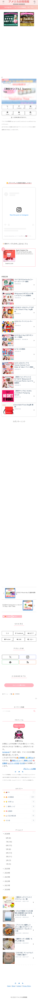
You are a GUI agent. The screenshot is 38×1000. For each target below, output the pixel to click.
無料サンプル (17, 616)
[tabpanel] (10, 19)
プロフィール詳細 (29, 769)
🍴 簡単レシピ (20, 806)
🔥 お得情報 (8, 616)
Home (9, 986)
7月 (8, 842)
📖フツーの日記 (13, 763)
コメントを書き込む (19, 685)
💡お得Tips (29, 758)
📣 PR (20, 792)
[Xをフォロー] (10, 657)
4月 (8, 853)
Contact (19, 986)
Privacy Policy (27, 986)
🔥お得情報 (20, 758)
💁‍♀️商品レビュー (15, 760)
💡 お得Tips (20, 802)
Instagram (6, 752)
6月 (8, 845)
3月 (8, 857)
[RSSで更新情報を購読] (27, 662)
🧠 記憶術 (20, 811)
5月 (8, 849)
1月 (8, 864)
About (13, 986)
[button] (30, 113)
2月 (8, 860)
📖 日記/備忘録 (20, 816)
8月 (8, 838)
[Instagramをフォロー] (27, 657)
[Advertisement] (19, 50)
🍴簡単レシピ (27, 760)
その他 (22, 763)
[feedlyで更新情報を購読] (10, 662)
